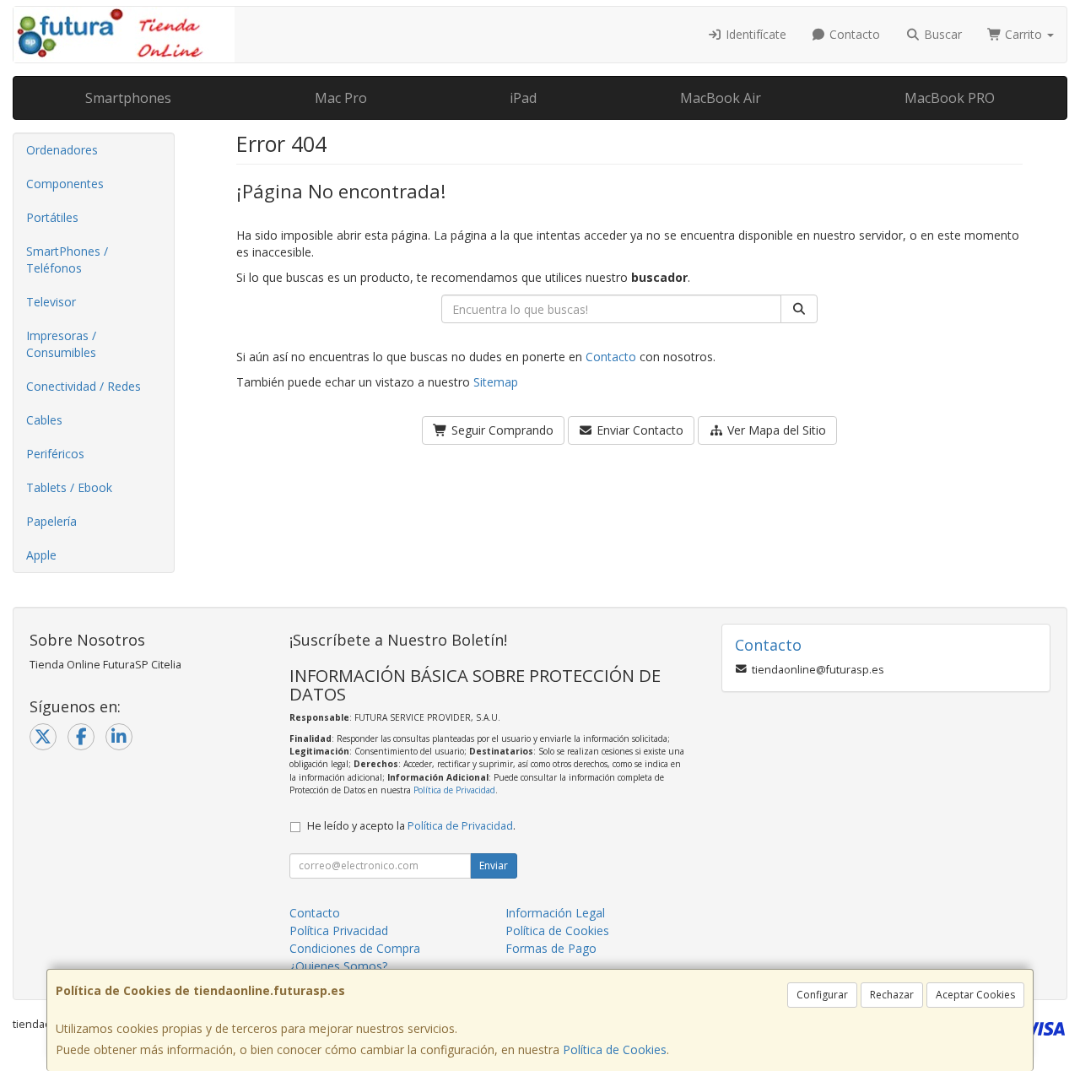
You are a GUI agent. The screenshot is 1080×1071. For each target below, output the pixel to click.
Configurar (822, 994)
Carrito (1023, 34)
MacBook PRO (949, 98)
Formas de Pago (551, 948)
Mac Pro (341, 98)
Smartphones (128, 98)
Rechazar (892, 994)
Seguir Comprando (501, 430)
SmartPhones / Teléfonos (67, 259)
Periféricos (55, 454)
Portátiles (52, 217)
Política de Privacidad (454, 790)
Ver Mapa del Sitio (775, 430)
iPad (523, 98)
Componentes (65, 184)
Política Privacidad (338, 930)
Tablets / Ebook (69, 487)
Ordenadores (62, 150)
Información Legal (555, 913)
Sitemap (495, 382)
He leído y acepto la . (411, 826)
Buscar (941, 34)
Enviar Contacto (638, 430)
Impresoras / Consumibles (61, 343)
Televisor (51, 302)
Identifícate (754, 34)
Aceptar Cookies (975, 994)
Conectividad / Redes (83, 386)
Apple (41, 555)
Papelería (51, 521)
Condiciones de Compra (354, 948)
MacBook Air (720, 98)
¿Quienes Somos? (338, 966)
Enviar (493, 865)
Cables (44, 420)
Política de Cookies (615, 1049)
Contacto (853, 34)
